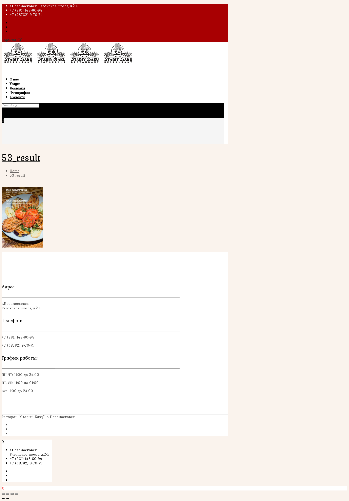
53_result (17, 175)
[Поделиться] (7, 494)
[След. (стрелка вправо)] (7, 498)
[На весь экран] (12, 494)
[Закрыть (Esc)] (3, 494)
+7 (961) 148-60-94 (26, 10)
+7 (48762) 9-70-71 (26, 14)
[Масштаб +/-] (16, 494)
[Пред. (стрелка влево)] (3, 498)
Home (14, 171)
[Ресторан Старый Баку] (68, 63)
